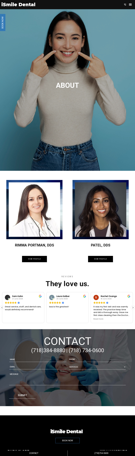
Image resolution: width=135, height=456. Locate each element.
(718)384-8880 (48, 350)
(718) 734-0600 (86, 350)
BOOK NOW (67, 440)
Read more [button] (98, 319)
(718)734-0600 (101, 453)
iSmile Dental (66, 431)
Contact (33, 453)
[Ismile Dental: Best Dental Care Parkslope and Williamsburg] (18, 5)
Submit (22, 395)
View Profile (34, 259)
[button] (133, 308)
